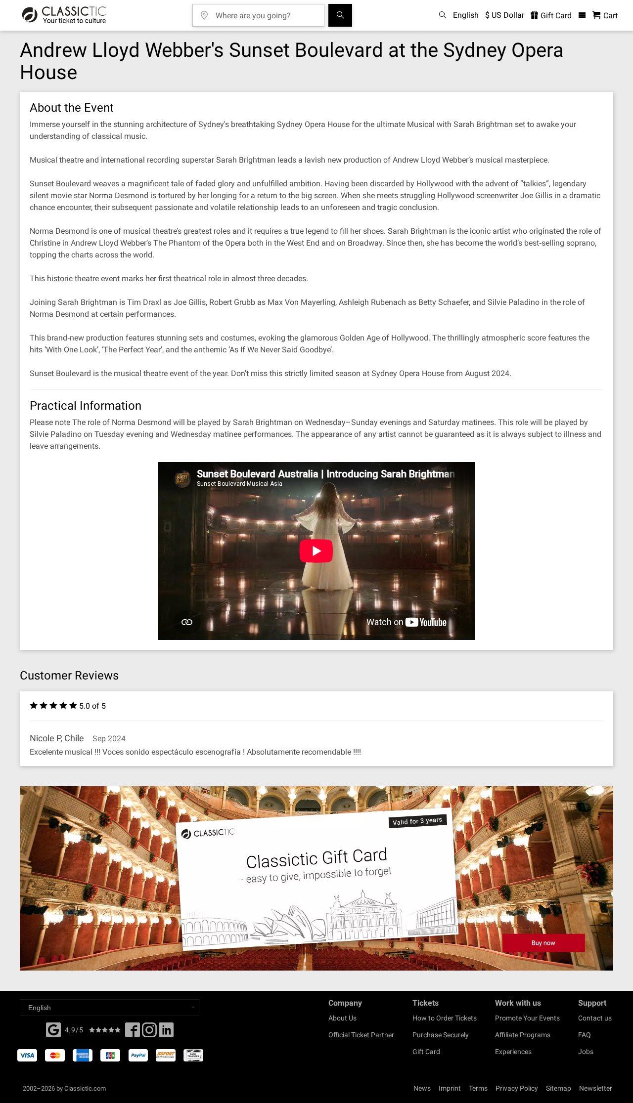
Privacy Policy (517, 1088)
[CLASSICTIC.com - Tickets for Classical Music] (64, 15)
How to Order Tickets (444, 1018)
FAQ (584, 1035)
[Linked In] (166, 1033)
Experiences (513, 1052)
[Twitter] (149, 1033)
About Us (342, 1018)
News (422, 1088)
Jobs (585, 1052)
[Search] (340, 15)
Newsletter (595, 1088)
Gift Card (555, 15)
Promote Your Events (527, 1018)
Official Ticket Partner (361, 1035)
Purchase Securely (440, 1035)
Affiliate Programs (522, 1035)
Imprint (450, 1088)
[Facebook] (53, 1028)
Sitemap (558, 1088)
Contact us (595, 1018)
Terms (478, 1088)
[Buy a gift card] (316, 878)
